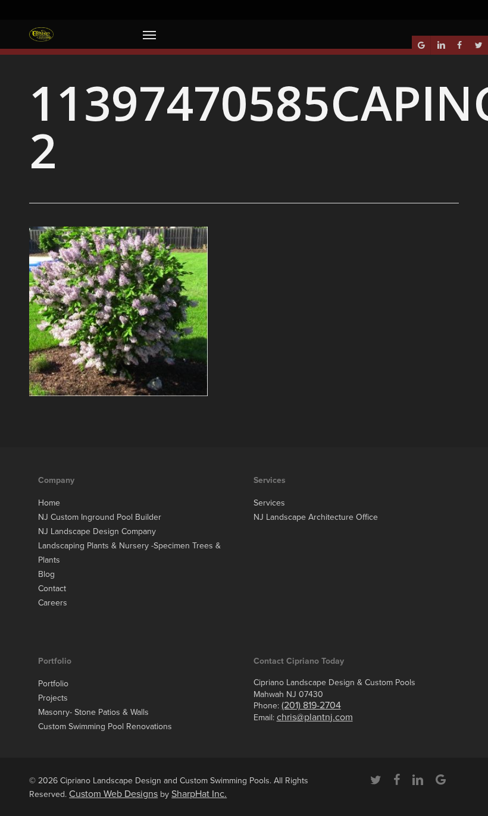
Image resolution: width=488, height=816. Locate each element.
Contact (52, 588)
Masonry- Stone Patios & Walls (93, 712)
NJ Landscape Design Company (97, 531)
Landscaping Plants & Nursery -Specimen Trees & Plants (129, 553)
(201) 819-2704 (311, 705)
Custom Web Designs (113, 794)
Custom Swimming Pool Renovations (105, 726)
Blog (46, 574)
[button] (149, 34)
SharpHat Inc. (199, 794)
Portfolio (53, 684)
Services (269, 503)
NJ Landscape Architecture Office (316, 517)
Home (49, 503)
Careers (52, 603)
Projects (53, 698)
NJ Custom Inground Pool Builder (99, 517)
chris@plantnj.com (315, 717)
